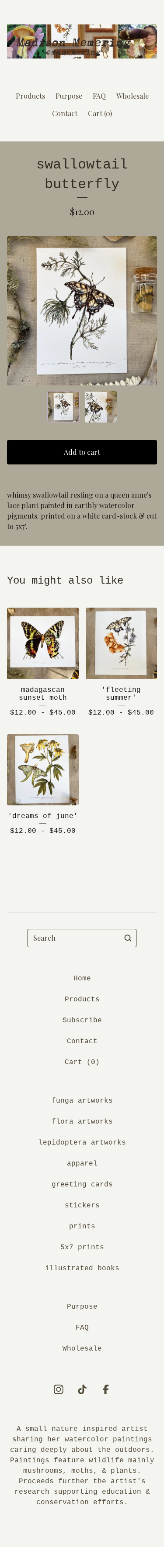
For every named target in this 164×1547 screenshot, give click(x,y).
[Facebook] (106, 1389)
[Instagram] (58, 1389)
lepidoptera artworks (82, 1143)
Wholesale (132, 95)
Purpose (69, 95)
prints (82, 1227)
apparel (82, 1164)
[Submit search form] (128, 938)
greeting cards (82, 1185)
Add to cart (82, 452)
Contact (64, 113)
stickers (82, 1206)
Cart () (100, 113)
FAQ (99, 95)
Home (82, 979)
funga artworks (82, 1101)
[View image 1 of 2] (63, 407)
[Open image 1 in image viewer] (82, 310)
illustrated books (82, 1268)
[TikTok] (82, 1389)
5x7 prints (82, 1247)
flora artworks (82, 1122)
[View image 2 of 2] (101, 407)
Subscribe (82, 1020)
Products (30, 95)
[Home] (82, 41)
